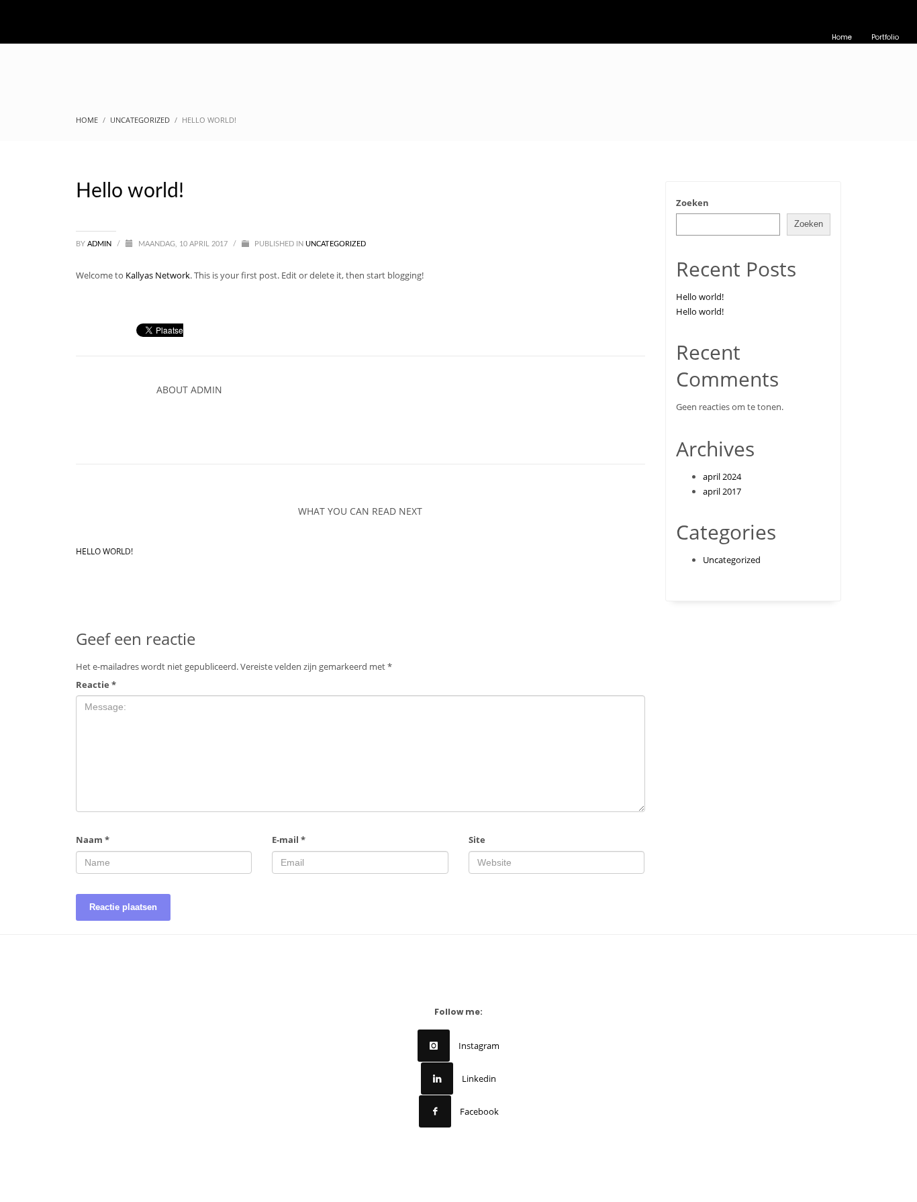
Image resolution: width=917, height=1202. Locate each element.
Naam (92, 840)
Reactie (96, 685)
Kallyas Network (158, 275)
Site (477, 840)
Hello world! (104, 551)
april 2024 (722, 476)
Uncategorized (335, 244)
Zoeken (692, 203)
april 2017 (722, 491)
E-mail (288, 840)
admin (100, 244)
